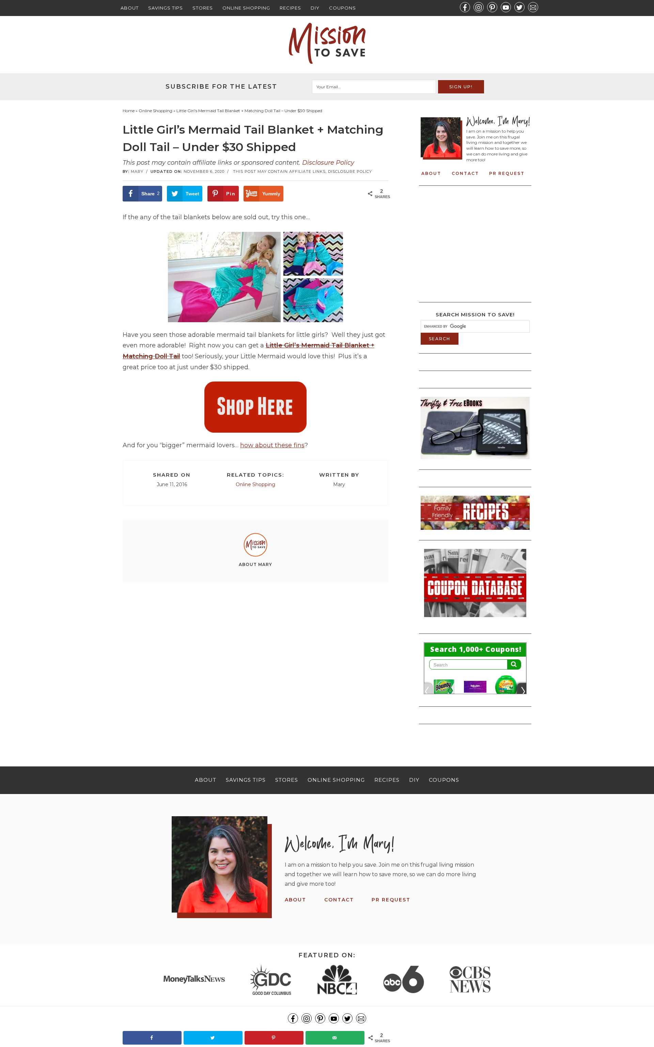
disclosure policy (350, 171)
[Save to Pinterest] (274, 1038)
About (130, 8)
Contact (465, 173)
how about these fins (272, 445)
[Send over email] (335, 1038)
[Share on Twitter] (213, 1038)
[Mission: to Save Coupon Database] (475, 619)
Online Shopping (246, 8)
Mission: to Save (327, 43)
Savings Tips (165, 8)
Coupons (342, 8)
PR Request (507, 173)
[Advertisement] (255, 662)
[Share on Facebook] (152, 1038)
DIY (315, 8)
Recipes (290, 8)
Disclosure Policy (328, 162)
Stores (202, 8)
